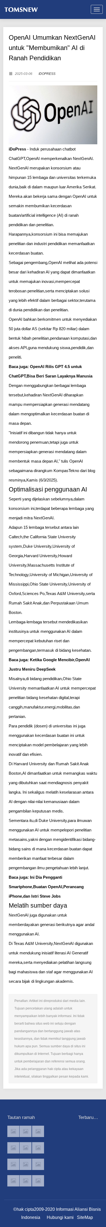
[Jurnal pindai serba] (13, 1131)
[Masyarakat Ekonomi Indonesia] (38, 1148)
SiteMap (85, 1217)
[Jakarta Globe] (26, 1148)
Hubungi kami (60, 1217)
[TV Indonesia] (26, 1164)
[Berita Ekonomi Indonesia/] (13, 1180)
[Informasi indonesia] (38, 1131)
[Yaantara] (13, 1164)
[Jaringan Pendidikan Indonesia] (38, 1164)
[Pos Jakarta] (13, 1148)
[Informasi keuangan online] (38, 1180)
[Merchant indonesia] (26, 1131)
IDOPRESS (47, 74)
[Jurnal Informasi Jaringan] (26, 1180)
